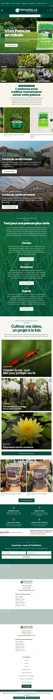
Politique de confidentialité (26, 679)
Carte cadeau (26, 686)
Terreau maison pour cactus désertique (37, 494)
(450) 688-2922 (26, 588)
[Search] (42, 16)
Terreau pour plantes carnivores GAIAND (10, 494)
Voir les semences (12, 45)
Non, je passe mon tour (33, 697)
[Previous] (1, 120)
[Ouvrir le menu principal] (9, 10)
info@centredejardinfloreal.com (26, 590)
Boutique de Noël (26, 669)
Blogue (26, 663)
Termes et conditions (26, 682)
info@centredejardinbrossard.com (26, 635)
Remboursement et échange (26, 676)
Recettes (26, 666)
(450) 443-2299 (27, 633)
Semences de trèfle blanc (33, 134)
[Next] (51, 120)
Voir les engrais (26, 309)
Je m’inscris (26, 557)
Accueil (26, 660)
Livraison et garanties (26, 672)
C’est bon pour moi (19, 697)
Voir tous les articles (26, 453)
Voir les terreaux (26, 259)
